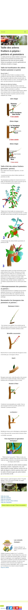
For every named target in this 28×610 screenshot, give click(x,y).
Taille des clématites (6, 502)
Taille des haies (5, 496)
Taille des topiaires (6, 497)
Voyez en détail (5, 567)
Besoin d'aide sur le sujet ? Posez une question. (14, 505)
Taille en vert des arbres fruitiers (9, 500)
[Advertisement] (14, 14)
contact (2, 605)
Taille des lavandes (6, 499)
